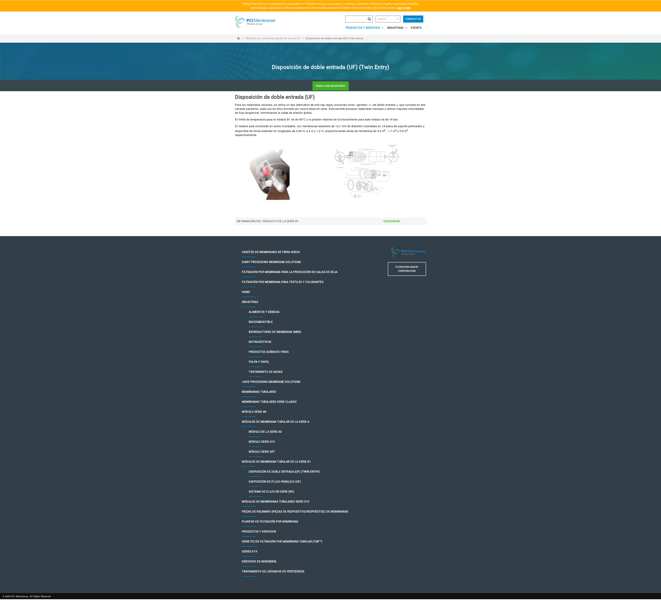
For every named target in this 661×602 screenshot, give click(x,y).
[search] (369, 19)
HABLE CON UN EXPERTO (330, 86)
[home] (258, 22)
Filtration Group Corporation (407, 269)
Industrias (395, 27)
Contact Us (413, 19)
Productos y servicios (363, 27)
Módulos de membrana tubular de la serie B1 (273, 38)
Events (416, 27)
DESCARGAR (392, 221)
